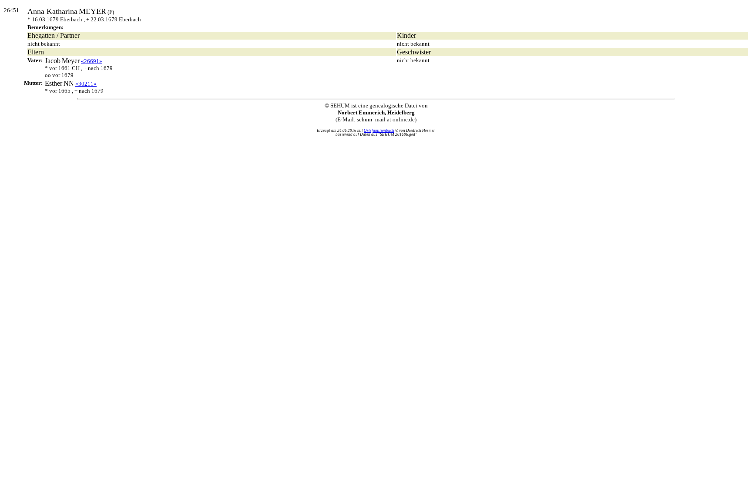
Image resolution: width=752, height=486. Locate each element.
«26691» (91, 61)
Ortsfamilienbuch (379, 130)
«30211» (86, 83)
